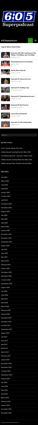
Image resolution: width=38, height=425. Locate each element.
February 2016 (6, 401)
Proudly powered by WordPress (10, 422)
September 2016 (6, 375)
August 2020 (5, 211)
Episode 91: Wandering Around (22, 96)
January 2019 (5, 268)
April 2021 (4, 200)
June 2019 (4, 253)
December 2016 (6, 363)
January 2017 (5, 360)
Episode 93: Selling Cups (20, 88)
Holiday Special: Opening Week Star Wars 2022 (16, 159)
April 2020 (4, 223)
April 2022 (4, 188)
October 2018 (5, 280)
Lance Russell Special (19, 114)
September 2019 (6, 242)
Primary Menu (35, 40)
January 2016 (5, 405)
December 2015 (6, 409)
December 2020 (6, 204)
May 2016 (4, 390)
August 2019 (5, 245)
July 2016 (4, 382)
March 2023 (5, 181)
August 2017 (5, 333)
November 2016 (6, 367)
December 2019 (6, 234)
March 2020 (5, 226)
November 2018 (6, 276)
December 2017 (6, 318)
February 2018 (6, 310)
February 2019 (6, 264)
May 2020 (4, 219)
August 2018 (5, 287)
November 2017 (6, 321)
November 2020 (6, 207)
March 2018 (5, 306)
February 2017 (6, 356)
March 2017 (5, 352)
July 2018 (4, 291)
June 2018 (4, 295)
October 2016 (5, 371)
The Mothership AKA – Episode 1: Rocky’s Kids (16, 156)
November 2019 (6, 238)
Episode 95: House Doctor (21, 79)
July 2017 (4, 337)
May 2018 (4, 299)
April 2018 (4, 302)
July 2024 (4, 177)
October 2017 (5, 325)
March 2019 (5, 261)
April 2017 (4, 348)
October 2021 (5, 196)
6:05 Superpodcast (9, 40)
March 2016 (5, 398)
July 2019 (4, 249)
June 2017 (4, 340)
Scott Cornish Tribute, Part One (11, 148)
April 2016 (4, 394)
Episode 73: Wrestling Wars (21, 122)
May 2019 (4, 257)
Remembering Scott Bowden (22, 62)
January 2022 (5, 192)
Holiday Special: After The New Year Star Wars (16, 163)
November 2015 (6, 413)
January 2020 (5, 230)
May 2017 (4, 344)
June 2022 (4, 185)
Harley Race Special (18, 70)
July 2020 (4, 215)
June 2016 (4, 386)
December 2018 (6, 272)
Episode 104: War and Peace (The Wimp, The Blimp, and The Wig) (23, 54)
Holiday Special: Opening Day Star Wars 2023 (16, 152)
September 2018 (6, 283)
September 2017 (6, 329)
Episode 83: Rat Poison (19, 105)
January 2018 (5, 314)
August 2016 (5, 379)
